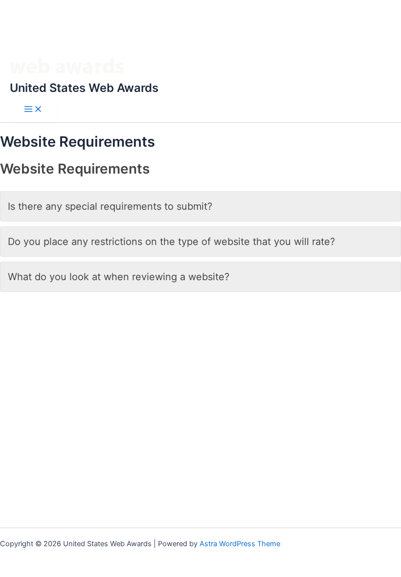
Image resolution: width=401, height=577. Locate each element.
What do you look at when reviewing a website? (118, 277)
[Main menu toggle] (33, 109)
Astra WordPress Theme (240, 543)
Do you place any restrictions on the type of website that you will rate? (171, 241)
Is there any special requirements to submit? (110, 206)
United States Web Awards (84, 88)
